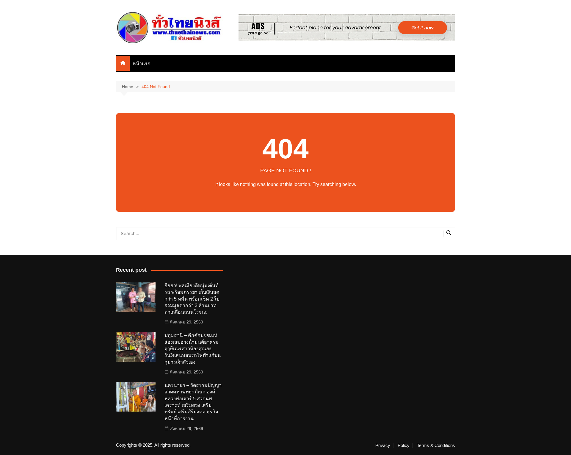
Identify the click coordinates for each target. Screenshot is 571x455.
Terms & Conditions (436, 445)
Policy (404, 445)
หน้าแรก (141, 63)
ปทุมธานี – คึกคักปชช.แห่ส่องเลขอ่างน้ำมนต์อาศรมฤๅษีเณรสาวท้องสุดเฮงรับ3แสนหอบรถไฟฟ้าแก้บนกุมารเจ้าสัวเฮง (192, 349)
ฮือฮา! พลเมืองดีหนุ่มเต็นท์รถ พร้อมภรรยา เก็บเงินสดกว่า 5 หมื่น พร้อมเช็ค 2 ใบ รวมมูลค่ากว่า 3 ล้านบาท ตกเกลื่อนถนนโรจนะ (191, 299)
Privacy (382, 445)
